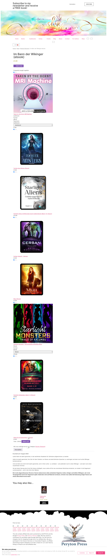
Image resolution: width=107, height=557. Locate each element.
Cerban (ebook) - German (20, 256)
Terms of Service (32, 535)
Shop (83, 39)
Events (49, 39)
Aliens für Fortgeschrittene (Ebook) (23, 437)
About (60, 39)
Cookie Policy (14, 554)
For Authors (75, 39)
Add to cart (26, 441)
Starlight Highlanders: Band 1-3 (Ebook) (24, 395)
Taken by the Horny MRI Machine (22, 114)
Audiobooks (32, 39)
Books (23, 39)
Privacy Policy (21, 535)
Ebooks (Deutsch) (24, 48)
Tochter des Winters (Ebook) (21, 168)
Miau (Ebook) (17, 299)
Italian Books (53, 42)
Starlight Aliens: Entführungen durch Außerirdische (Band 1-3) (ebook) (32, 213)
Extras (40, 39)
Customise (82, 552)
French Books (91, 39)
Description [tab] (18, 449)
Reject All (91, 552)
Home (16, 39)
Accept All (100, 552)
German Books (88, 39)
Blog (54, 39)
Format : (15, 117)
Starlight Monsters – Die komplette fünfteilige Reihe (27, 344)
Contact (67, 39)
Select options (44, 502)
